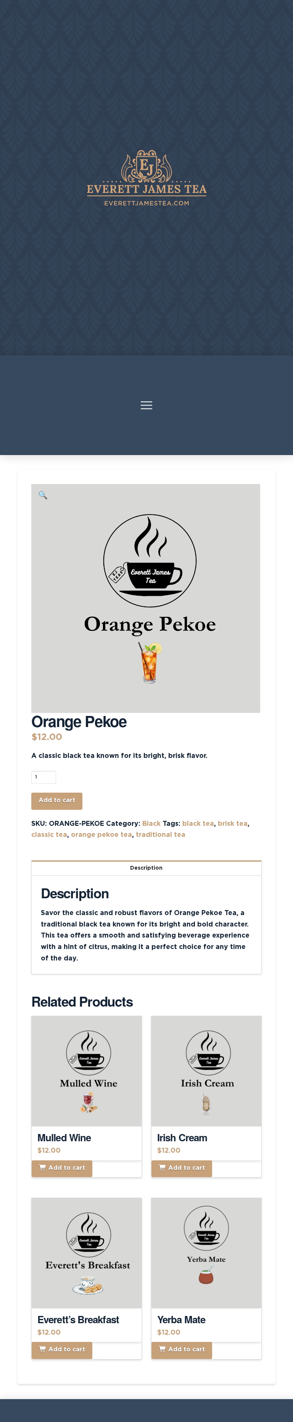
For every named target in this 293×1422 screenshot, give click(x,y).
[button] (146, 405)
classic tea (49, 835)
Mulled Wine (64, 1137)
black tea (198, 823)
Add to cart (57, 800)
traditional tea (160, 835)
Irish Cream (182, 1137)
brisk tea (233, 823)
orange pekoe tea (101, 835)
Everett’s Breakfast (78, 1319)
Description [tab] (146, 868)
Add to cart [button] (90, 1113)
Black (151, 823)
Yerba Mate (181, 1319)
